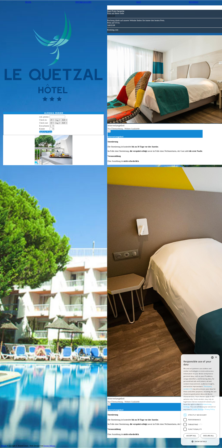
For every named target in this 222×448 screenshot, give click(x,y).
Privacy (4, 446)
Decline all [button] (208, 436)
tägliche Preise (45, 132)
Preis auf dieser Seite (115, 13)
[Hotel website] (53, 57)
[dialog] (200, 399)
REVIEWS (193, 2)
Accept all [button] (191, 436)
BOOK (28, 2)
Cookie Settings (198, 409)
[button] (200, 441)
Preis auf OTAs (113, 23)
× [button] (216, 357)
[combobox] (212, 357)
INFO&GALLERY (83, 2)
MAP (138, 2)
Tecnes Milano (49, 446)
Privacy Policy (210, 409)
